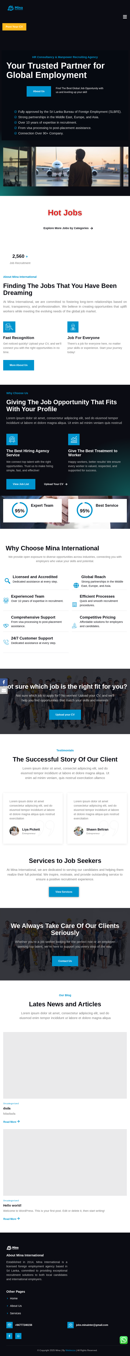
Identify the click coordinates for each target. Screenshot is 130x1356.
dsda (6, 1108)
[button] (14, 26)
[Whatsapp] (18, 1336)
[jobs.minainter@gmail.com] (70, 1325)
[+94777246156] (9, 1325)
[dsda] (65, 1065)
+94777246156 (23, 1325)
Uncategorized (11, 1103)
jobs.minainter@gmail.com (92, 1325)
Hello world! (12, 1205)
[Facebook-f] (9, 1336)
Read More (9, 1122)
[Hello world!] (65, 1162)
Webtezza (70, 1350)
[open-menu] (125, 17)
